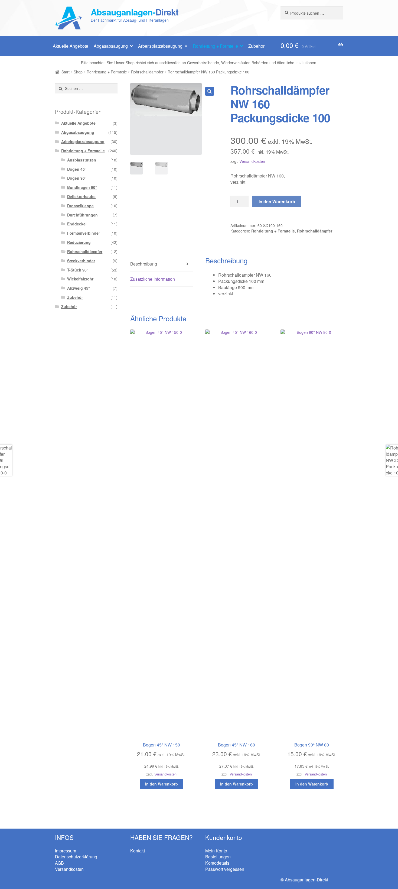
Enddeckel (77, 224)
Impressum (65, 851)
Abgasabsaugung (111, 46)
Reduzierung (79, 242)
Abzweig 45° (78, 288)
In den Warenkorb (277, 201)
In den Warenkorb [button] (161, 784)
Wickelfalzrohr (80, 279)
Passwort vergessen (224, 869)
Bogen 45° (76, 169)
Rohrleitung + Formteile (215, 46)
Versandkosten (252, 161)
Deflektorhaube (81, 196)
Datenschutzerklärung (76, 857)
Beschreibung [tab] (143, 264)
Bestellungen (218, 857)
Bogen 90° (76, 178)
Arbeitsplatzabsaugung (160, 46)
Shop (78, 72)
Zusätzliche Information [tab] (152, 279)
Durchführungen (82, 215)
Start (65, 72)
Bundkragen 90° (82, 187)
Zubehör (256, 46)
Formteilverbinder (83, 233)
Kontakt (137, 851)
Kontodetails (217, 863)
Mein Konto (216, 851)
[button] (209, 91)
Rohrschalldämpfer (147, 72)
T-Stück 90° (77, 270)
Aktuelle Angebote (70, 46)
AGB (59, 863)
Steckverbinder (81, 260)
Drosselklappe (80, 205)
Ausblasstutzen (81, 160)
